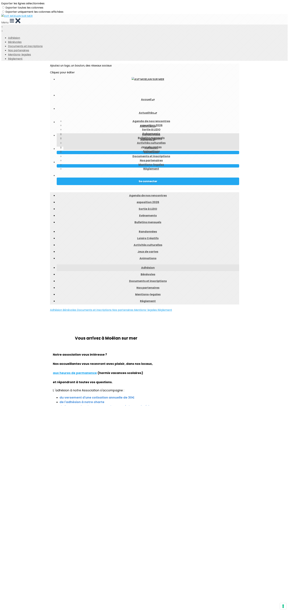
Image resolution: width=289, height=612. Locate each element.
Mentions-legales (19, 54)
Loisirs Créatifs (148, 238)
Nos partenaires (18, 50)
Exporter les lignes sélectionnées (22, 3)
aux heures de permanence (75, 373)
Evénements (148, 215)
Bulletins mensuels (147, 222)
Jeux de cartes (147, 252)
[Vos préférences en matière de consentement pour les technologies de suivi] (283, 606)
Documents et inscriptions (25, 46)
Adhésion (14, 38)
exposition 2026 (148, 202)
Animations (147, 258)
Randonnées (151, 134)
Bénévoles (15, 42)
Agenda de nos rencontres (151, 121)
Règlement (15, 59)
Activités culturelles (151, 143)
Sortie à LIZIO (151, 129)
